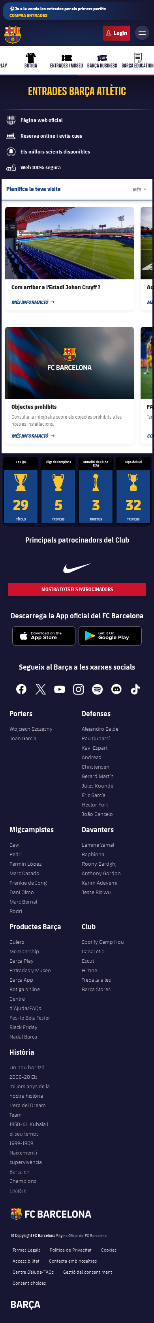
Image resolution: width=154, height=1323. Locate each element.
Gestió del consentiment (87, 1271)
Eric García (93, 795)
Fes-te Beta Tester (29, 1017)
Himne (89, 970)
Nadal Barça (23, 1036)
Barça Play (21, 961)
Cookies (108, 1249)
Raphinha (93, 854)
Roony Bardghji (100, 864)
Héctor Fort (95, 804)
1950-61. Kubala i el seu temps (28, 1129)
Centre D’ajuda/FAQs (33, 1271)
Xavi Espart (94, 748)
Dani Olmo (21, 892)
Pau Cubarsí (96, 738)
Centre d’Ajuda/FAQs (25, 1003)
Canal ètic (93, 951)
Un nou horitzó (27, 1067)
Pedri (15, 854)
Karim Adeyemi (99, 883)
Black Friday (23, 1027)
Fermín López (25, 864)
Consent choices (29, 1283)
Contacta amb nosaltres (73, 1260)
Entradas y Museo (30, 970)
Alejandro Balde (100, 729)
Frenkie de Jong (28, 883)
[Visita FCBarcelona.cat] (12, 35)
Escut (88, 961)
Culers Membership (24, 946)
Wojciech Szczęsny (31, 729)
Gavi (14, 845)
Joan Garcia (22, 738)
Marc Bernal (23, 901)
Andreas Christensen (95, 762)
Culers (116, 33)
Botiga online (24, 989)
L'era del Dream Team (27, 1110)
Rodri (15, 911)
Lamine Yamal (98, 845)
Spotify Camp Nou (103, 942)
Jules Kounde (97, 785)
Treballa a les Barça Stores (96, 984)
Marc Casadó (24, 873)
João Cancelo (97, 814)
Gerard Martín (98, 776)
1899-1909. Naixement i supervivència (25, 1152)
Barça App (21, 980)
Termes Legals (26, 1249)
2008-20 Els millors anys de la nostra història (29, 1086)
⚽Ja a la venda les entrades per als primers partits (57, 12)
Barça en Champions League (22, 1181)
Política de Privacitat (71, 1249)
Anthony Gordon (101, 873)
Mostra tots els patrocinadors (77, 589)
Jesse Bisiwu (96, 892)
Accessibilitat (26, 1260)
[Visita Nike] (77, 568)
